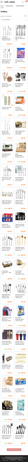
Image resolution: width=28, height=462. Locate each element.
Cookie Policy (20, 460)
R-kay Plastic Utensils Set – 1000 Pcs (6, 272)
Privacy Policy (13, 460)
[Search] (22, 2)
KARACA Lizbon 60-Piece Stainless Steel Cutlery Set (6, 61)
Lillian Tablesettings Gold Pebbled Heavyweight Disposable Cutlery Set (20, 133)
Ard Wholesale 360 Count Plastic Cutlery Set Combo (19, 390)
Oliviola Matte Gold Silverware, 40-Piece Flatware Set (20, 249)
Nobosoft (8, 458)
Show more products (14, 449)
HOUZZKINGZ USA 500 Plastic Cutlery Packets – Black (6, 367)
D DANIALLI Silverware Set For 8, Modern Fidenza (6, 38)
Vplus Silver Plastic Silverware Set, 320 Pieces (19, 226)
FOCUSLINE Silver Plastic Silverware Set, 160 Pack (19, 179)
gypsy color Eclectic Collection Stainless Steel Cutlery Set (6, 202)
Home (2, 5)
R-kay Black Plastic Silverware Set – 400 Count (6, 155)
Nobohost (13, 459)
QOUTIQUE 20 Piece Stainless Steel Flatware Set (20, 296)
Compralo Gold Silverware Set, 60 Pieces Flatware (19, 367)
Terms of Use (5, 460)
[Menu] (1, 2)
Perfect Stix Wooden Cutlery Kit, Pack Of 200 (6, 85)
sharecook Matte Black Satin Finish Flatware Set (19, 437)
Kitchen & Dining (20, 5)
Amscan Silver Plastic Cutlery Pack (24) (20, 38)
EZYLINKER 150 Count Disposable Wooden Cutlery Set (6, 390)
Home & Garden (9, 5)
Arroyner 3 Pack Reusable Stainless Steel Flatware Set (19, 343)
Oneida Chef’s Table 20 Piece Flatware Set (6, 179)
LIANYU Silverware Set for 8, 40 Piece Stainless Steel (6, 249)
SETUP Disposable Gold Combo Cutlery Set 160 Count (7, 343)
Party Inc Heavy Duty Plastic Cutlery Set (20, 61)
